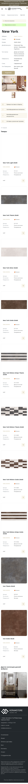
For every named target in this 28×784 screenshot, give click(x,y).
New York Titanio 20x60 (11, 215)
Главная (3, 15)
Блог (2, 745)
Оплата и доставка (6, 742)
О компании (4, 735)
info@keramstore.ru (6, 728)
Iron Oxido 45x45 (8, 639)
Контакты (4, 748)
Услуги (3, 752)
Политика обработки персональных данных (14, 780)
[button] (14, 725)
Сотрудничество (6, 755)
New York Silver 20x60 (10, 268)
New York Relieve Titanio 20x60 (13, 427)
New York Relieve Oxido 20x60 (13, 479)
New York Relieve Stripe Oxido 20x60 (13, 533)
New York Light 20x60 (10, 163)
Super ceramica (6, 166)
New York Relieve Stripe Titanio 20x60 (13, 373)
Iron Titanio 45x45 (9, 586)
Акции (3, 738)
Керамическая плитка (12, 15)
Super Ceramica (18, 36)
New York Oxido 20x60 (10, 320)
